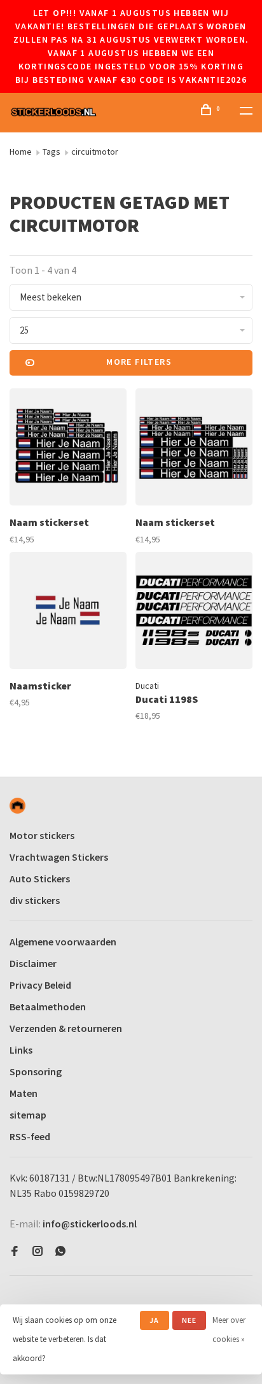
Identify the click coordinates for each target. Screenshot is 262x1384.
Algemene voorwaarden (63, 941)
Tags (51, 151)
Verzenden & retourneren (66, 1028)
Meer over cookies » (228, 1330)
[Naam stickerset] (68, 448)
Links (21, 1049)
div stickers (35, 900)
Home (21, 151)
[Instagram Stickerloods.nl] (37, 1251)
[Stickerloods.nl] (17, 806)
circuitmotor (94, 151)
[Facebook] (15, 1251)
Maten (24, 1093)
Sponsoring (36, 1071)
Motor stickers (42, 835)
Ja (154, 1320)
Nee (189, 1320)
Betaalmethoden (48, 1006)
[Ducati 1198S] (193, 612)
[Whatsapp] (60, 1251)
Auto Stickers (40, 878)
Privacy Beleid (40, 984)
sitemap (28, 1114)
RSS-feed (30, 1136)
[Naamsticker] (68, 612)
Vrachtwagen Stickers (59, 857)
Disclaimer (33, 963)
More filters (139, 361)
